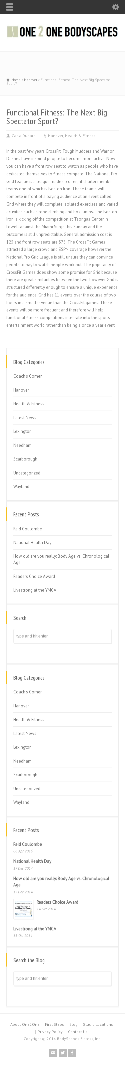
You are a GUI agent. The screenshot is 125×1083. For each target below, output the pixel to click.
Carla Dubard (24, 135)
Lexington (22, 431)
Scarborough (25, 459)
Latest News (24, 418)
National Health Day (32, 542)
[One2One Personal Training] (62, 37)
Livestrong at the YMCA (34, 590)
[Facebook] (72, 1053)
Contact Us (78, 1031)
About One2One (25, 1024)
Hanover (55, 135)
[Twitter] (63, 1053)
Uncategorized (26, 473)
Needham (22, 445)
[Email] (53, 1053)
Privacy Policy (50, 1031)
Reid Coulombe (27, 529)
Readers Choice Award (34, 576)
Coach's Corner (27, 376)
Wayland (21, 486)
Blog (73, 1024)
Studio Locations (98, 1024)
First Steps (54, 1024)
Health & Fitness (80, 135)
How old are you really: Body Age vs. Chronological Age (61, 559)
